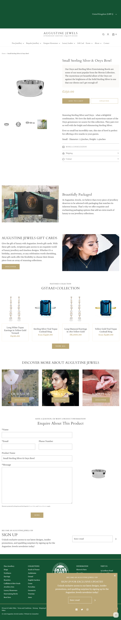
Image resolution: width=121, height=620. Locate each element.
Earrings (7, 577)
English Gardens (34, 580)
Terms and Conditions (24, 608)
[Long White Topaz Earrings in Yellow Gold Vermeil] (15, 308)
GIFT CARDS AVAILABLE (60, 14)
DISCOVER (10, 267)
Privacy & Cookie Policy (9, 608)
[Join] (116, 539)
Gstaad (30, 577)
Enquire (104, 101)
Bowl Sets (7, 597)
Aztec (30, 597)
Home (4, 53)
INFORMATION (82, 566)
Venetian (31, 594)
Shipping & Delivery (45, 608)
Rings (6, 570)
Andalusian (32, 573)
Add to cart (76, 101)
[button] (6, 124)
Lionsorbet (35, 614)
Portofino (31, 587)
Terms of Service (42, 506)
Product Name (8, 453)
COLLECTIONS (33, 566)
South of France (34, 570)
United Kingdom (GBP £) (103, 14)
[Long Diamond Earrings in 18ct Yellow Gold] (75, 308)
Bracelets (7, 580)
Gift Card (80, 43)
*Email (5, 441)
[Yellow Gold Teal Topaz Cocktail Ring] (106, 308)
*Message (6, 464)
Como (30, 583)
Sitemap (35, 608)
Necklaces (7, 573)
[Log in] (108, 34)
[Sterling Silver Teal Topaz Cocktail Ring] (45, 308)
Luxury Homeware (10, 590)
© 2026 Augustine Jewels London (12, 614)
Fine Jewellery (9, 566)
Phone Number (46, 441)
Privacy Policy (32, 506)
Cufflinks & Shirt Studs (12, 583)
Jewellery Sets (9, 587)
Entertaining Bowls (11, 594)
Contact (106, 43)
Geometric (32, 590)
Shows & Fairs (81, 570)
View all (61, 346)
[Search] (103, 34)
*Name (5, 429)
